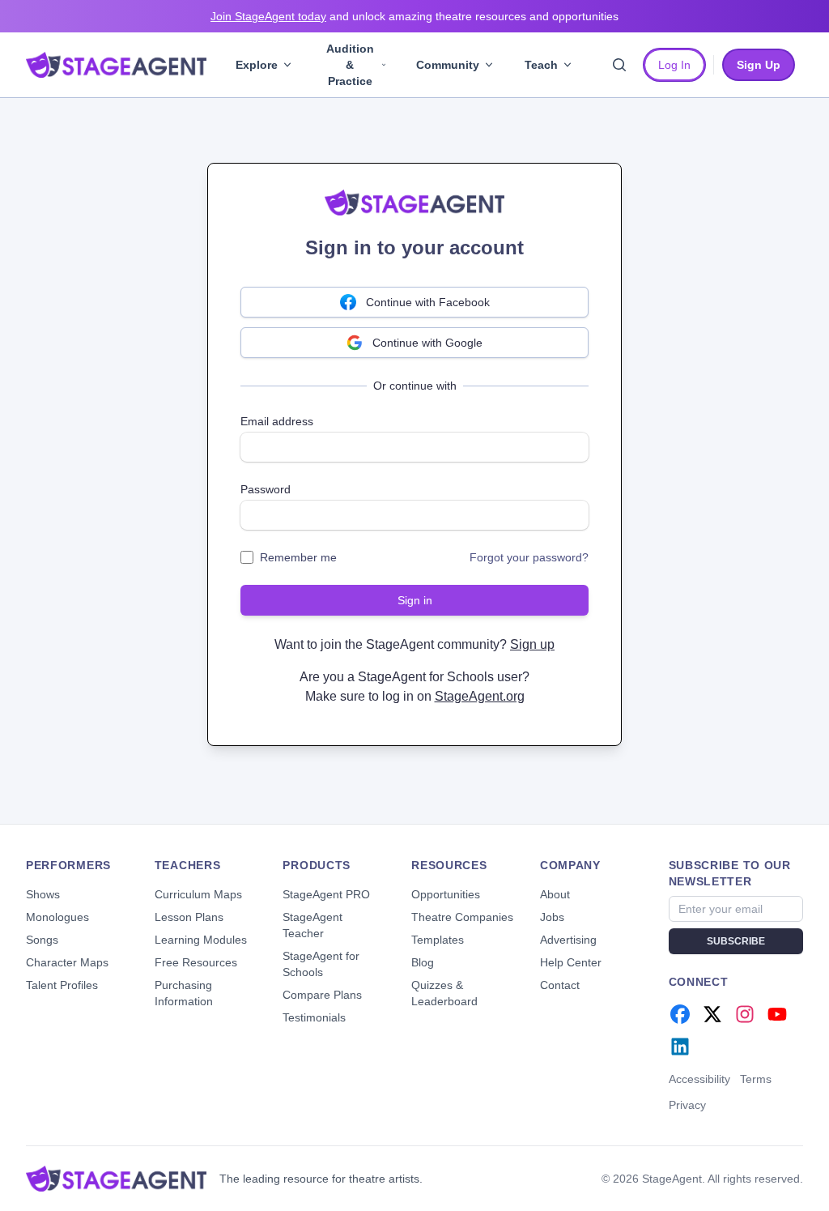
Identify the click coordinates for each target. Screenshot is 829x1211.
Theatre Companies (462, 916)
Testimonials (314, 1017)
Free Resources (196, 962)
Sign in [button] (414, 600)
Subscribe (736, 941)
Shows (43, 894)
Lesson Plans (189, 916)
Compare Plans (322, 994)
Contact (560, 985)
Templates (437, 939)
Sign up (532, 644)
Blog (422, 962)
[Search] (619, 65)
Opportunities (445, 894)
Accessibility (699, 1078)
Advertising (568, 939)
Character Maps (67, 962)
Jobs (552, 916)
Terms (756, 1078)
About (555, 894)
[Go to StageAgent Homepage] (116, 1179)
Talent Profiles (62, 985)
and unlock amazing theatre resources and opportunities (414, 16)
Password (265, 489)
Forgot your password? (529, 557)
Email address (276, 421)
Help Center (571, 962)
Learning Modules (201, 939)
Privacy (687, 1104)
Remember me (298, 557)
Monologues (57, 916)
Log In (674, 64)
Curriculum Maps (198, 894)
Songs (42, 939)
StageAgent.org (480, 696)
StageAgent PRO (326, 894)
